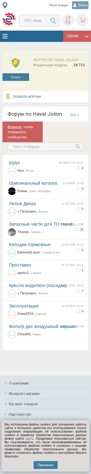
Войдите (14, 127)
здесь (30, 438)
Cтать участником (15, 78)
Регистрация (58, 5)
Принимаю (46, 465)
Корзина (82, 20)
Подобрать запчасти (68, 20)
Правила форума (27, 97)
